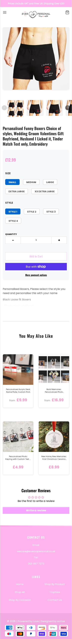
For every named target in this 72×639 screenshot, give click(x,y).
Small (12, 182)
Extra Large (17, 191)
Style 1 (13, 211)
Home (20, 584)
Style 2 (31, 211)
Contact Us (55, 600)
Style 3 (51, 211)
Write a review (36, 510)
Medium (31, 182)
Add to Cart (36, 256)
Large (50, 182)
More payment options (36, 275)
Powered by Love (28, 621)
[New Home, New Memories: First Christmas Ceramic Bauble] (54, 436)
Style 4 (13, 221)
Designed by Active (53, 621)
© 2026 (11, 621)
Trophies (54, 592)
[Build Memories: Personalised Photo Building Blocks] (54, 369)
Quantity (11, 234)
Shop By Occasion (20, 600)
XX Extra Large (45, 191)
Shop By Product (55, 584)
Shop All (20, 592)
